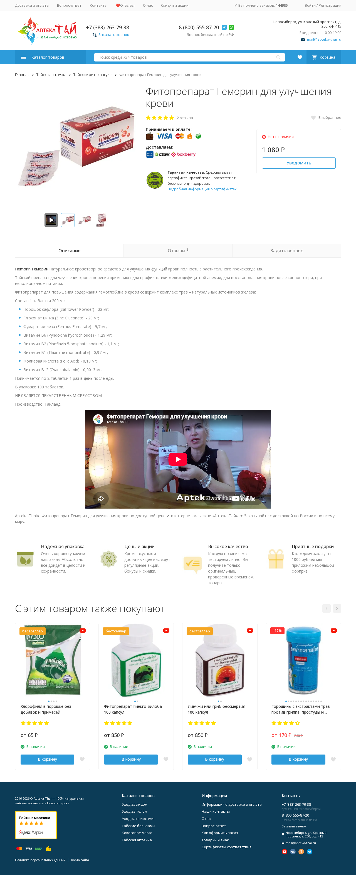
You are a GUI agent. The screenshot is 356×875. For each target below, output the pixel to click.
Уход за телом (134, 811)
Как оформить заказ (220, 832)
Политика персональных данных (40, 860)
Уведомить (298, 163)
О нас (148, 5)
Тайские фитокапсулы (92, 74)
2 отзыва (185, 117)
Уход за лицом (134, 804)
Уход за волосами (138, 818)
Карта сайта (80, 860)
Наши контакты (216, 811)
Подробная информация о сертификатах (202, 189)
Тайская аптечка (51, 74)
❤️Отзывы (125, 5)
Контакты (98, 5)
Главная (22, 74)
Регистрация (330, 5)
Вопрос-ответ (69, 5)
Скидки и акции (175, 5)
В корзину (47, 759)
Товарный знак (215, 839)
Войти (310, 5)
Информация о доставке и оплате (232, 804)
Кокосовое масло (137, 832)
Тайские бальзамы (138, 825)
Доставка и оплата (32, 5)
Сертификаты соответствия (226, 846)
